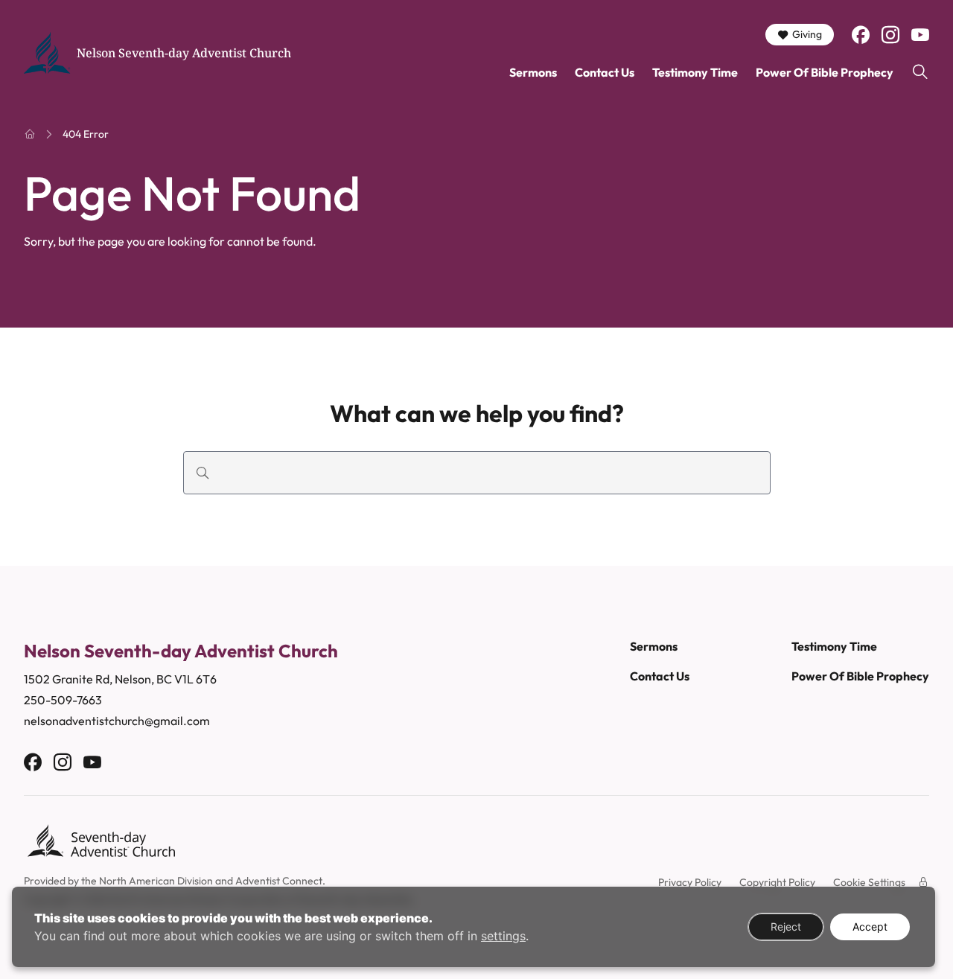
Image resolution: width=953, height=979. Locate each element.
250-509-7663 (63, 699)
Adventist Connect (278, 880)
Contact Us (604, 72)
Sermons (533, 72)
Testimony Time (695, 72)
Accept (869, 926)
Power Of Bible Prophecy (824, 72)
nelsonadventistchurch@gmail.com (117, 720)
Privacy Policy (689, 882)
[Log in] (923, 882)
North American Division (156, 880)
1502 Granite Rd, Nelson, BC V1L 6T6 (120, 679)
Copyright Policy (777, 882)
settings (503, 935)
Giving (807, 34)
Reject (786, 926)
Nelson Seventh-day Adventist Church (184, 53)
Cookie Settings (869, 882)
